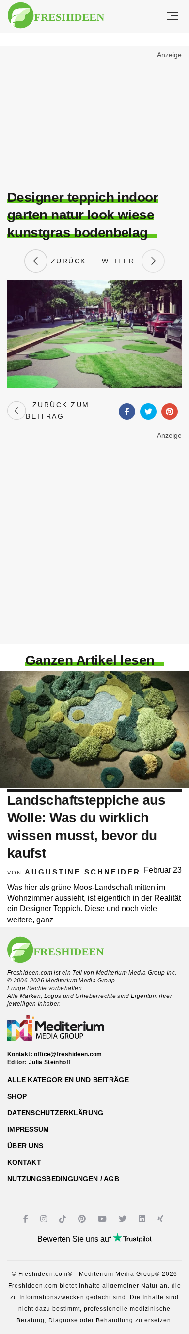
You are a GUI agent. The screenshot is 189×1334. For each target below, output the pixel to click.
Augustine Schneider (83, 872)
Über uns (25, 1146)
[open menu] (172, 16)
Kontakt (24, 1162)
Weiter (122, 261)
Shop (17, 1096)
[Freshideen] (56, 15)
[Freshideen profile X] (124, 1219)
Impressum (28, 1129)
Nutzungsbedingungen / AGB (63, 1178)
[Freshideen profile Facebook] (27, 1219)
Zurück (66, 261)
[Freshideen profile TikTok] (63, 1219)
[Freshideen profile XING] (162, 1219)
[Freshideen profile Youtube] (103, 1219)
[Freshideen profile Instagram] (44, 1219)
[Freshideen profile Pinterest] (83, 1219)
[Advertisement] (94, 119)
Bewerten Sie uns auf (75, 1239)
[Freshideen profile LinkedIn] (143, 1219)
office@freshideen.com (68, 1054)
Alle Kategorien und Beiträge (68, 1080)
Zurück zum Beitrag (57, 410)
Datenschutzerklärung (55, 1113)
